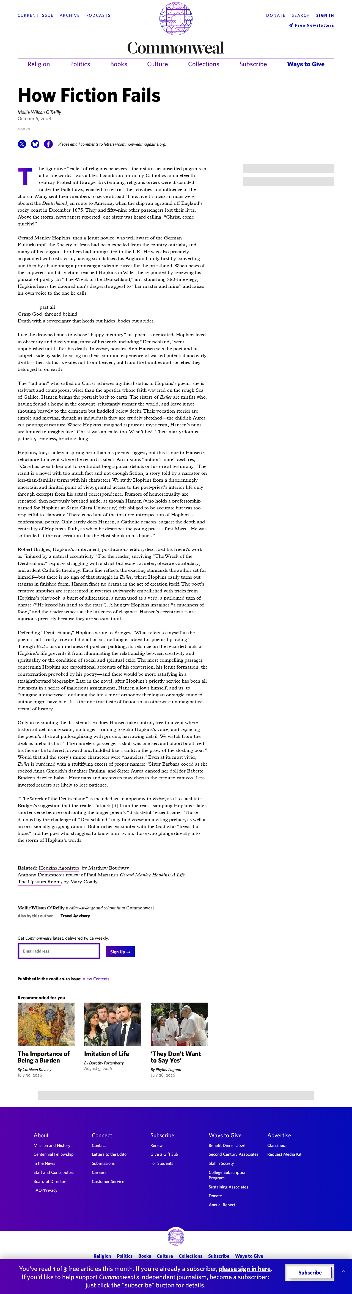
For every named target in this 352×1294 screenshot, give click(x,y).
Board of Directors (50, 1181)
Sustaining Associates (228, 1186)
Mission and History (52, 1145)
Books (118, 64)
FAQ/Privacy (45, 1190)
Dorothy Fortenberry (106, 1062)
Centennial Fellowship (54, 1154)
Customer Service (108, 1181)
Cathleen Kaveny (37, 1069)
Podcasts (98, 15)
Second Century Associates (233, 1154)
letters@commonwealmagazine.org (134, 144)
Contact (99, 1145)
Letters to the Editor (110, 1154)
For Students (161, 1163)
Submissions (103, 1163)
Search (301, 15)
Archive (70, 15)
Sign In (325, 15)
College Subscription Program (227, 1175)
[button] (22, 146)
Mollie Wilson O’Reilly (39, 112)
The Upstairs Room (39, 881)
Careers (99, 1172)
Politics (80, 64)
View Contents (95, 978)
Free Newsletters (314, 25)
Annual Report (222, 1204)
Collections (203, 64)
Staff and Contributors (54, 1172)
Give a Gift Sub (164, 1154)
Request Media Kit (284, 1154)
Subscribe (253, 64)
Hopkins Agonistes (59, 868)
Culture (157, 64)
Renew (156, 1145)
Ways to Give (305, 64)
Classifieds (277, 1145)
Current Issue (35, 15)
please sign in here (245, 1268)
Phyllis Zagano (168, 1069)
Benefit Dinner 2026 (227, 1145)
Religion (39, 64)
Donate (275, 15)
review (72, 875)
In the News (44, 1163)
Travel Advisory (75, 915)
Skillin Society (221, 1163)
